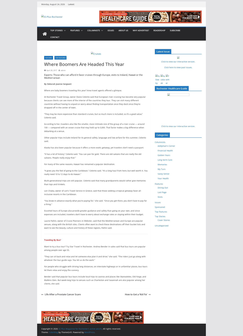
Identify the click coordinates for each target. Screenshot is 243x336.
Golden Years (164, 155)
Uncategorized (161, 225)
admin (63, 70)
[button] (64, 30)
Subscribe (175, 30)
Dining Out (163, 187)
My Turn (162, 169)
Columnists (93, 30)
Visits (160, 197)
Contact (54, 37)
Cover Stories (164, 220)
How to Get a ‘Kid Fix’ (136, 294)
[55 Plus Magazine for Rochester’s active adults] (44, 33)
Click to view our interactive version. (178, 126)
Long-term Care (165, 160)
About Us (123, 30)
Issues (111, 30)
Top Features (60, 58)
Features (75, 30)
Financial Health (165, 150)
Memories (162, 164)
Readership (159, 30)
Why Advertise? (141, 30)
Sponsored (160, 207)
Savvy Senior (163, 173)
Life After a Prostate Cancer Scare (63, 294)
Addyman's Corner (166, 146)
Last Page (162, 192)
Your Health (163, 178)
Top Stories (56, 30)
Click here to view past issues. (178, 67)
